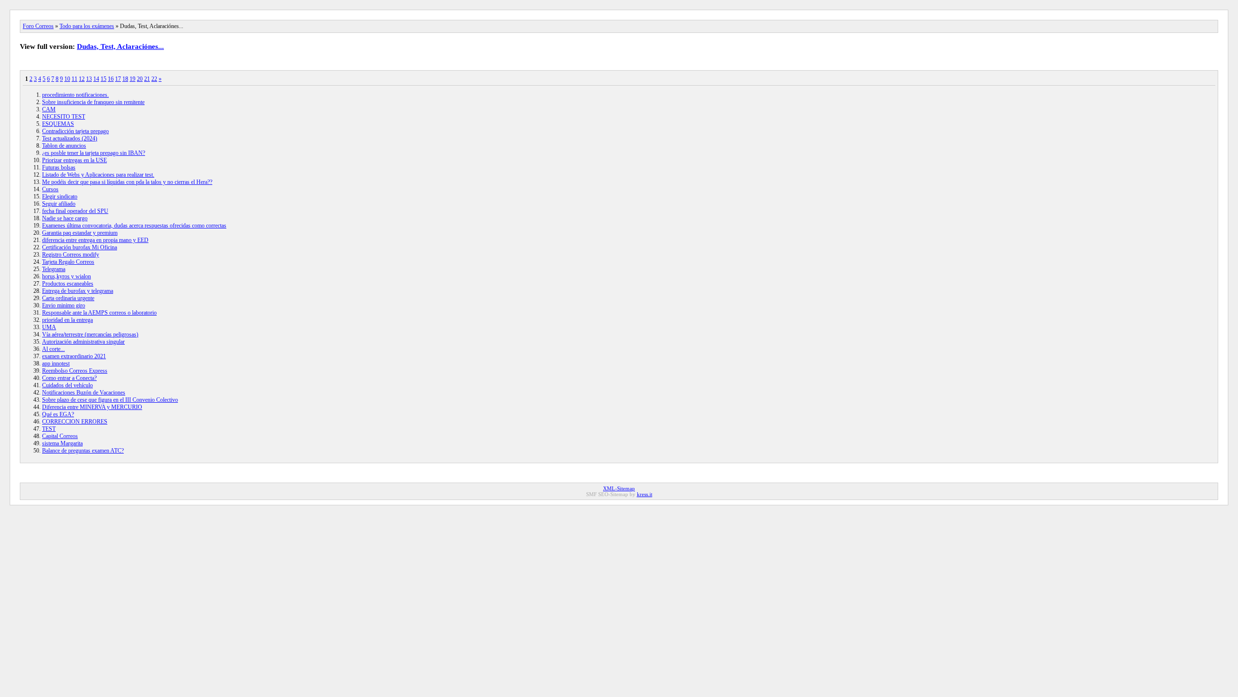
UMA (49, 327)
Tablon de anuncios (64, 145)
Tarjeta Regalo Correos (68, 261)
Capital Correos (60, 436)
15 (103, 79)
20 (140, 79)
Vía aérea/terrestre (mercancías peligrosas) (90, 334)
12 (82, 79)
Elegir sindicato (59, 196)
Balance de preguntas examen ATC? (83, 450)
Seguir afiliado (58, 203)
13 (89, 79)
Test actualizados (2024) (69, 138)
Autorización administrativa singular (83, 341)
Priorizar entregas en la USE (74, 160)
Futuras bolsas (58, 167)
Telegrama (53, 269)
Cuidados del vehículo (67, 385)
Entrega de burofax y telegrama (77, 291)
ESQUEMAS (58, 124)
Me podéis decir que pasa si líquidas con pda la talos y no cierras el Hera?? (127, 182)
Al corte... (53, 349)
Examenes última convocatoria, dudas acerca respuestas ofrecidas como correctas (134, 225)
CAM (49, 109)
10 (67, 79)
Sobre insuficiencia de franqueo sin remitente (93, 102)
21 (147, 79)
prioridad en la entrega (67, 320)
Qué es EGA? (58, 414)
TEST (49, 428)
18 (125, 79)
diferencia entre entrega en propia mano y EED (95, 240)
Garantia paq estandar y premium (80, 232)
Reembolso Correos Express (74, 370)
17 (118, 79)
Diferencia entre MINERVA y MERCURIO (92, 407)
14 (96, 79)
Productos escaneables (67, 283)
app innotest (56, 363)
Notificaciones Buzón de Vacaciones (83, 392)
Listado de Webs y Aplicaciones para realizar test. (98, 174)
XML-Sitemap (619, 488)
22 (154, 79)
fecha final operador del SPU (75, 211)
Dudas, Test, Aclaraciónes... (120, 46)
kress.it (644, 494)
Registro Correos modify (70, 254)
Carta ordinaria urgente (68, 298)
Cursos (50, 189)
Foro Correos (38, 26)
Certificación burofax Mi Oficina (79, 247)
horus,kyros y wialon (66, 276)
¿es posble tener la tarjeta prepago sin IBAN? (93, 153)
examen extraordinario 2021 (74, 356)
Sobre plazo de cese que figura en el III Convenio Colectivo (110, 399)
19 (132, 79)
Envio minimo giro (63, 305)
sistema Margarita (62, 443)
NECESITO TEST (63, 116)
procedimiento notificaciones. (75, 94)
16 (111, 79)
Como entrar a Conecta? (69, 378)
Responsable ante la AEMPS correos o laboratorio (99, 312)
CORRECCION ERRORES (74, 421)
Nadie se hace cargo (65, 218)
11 (74, 79)
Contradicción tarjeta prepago (75, 131)
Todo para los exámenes (86, 26)
